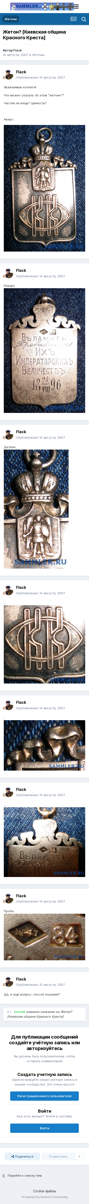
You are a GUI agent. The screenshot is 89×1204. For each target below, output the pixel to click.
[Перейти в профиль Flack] (8, 74)
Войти (44, 1128)
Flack (17, 50)
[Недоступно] (44, 188)
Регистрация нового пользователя (44, 1096)
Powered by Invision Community (45, 1197)
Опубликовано (40, 77)
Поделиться (23, 1156)
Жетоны (38, 55)
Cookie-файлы (44, 1191)
